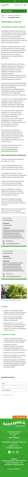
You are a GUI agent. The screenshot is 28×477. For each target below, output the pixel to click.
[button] (14, 383)
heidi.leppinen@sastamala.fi (12, 243)
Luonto (3, 17)
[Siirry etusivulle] (5, 5)
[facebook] (9, 452)
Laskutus (14, 459)
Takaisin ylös (21, 417)
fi (15, 1)
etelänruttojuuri (15, 323)
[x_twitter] (13, 452)
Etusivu (3, 15)
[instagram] (17, 452)
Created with (5, 395)
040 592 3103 (9, 274)
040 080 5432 (9, 241)
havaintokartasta (6, 118)
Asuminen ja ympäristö (14, 15)
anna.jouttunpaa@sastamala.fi (13, 276)
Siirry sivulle (7, 11)
